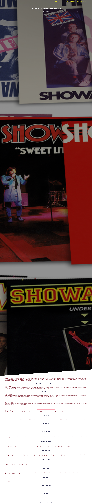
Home (56, 1)
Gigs (59, 1)
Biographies (67, 1)
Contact (84, 1)
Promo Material (72, 1)
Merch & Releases (79, 1)
